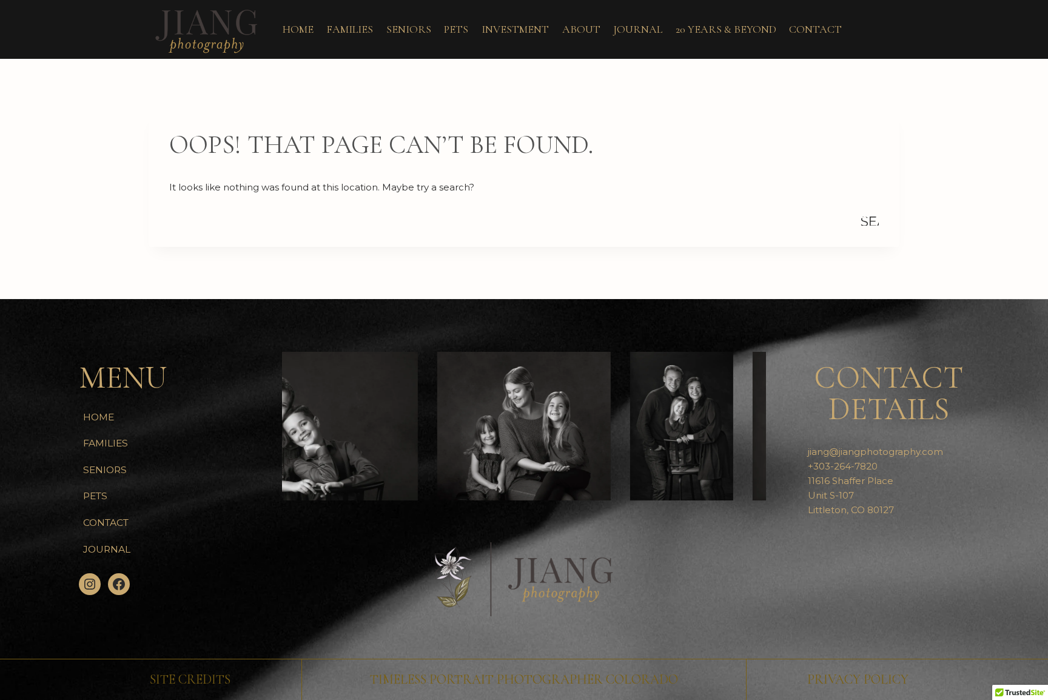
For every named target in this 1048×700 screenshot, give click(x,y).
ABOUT (581, 29)
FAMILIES (349, 29)
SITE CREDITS (190, 679)
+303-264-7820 (843, 466)
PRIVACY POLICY (858, 679)
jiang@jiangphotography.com (875, 451)
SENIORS (408, 29)
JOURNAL (637, 29)
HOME (298, 29)
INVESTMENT (515, 29)
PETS (456, 29)
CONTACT (815, 29)
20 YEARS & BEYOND (726, 29)
